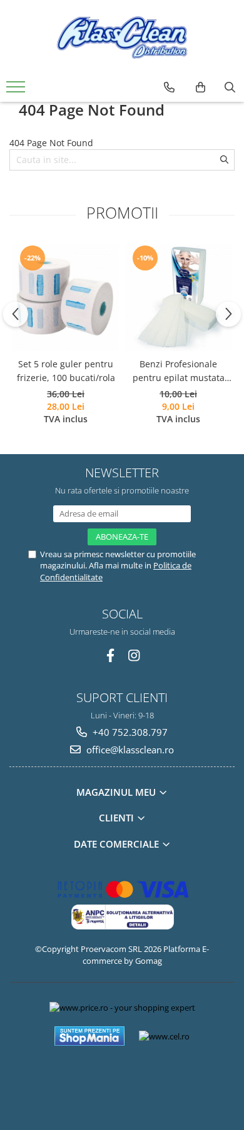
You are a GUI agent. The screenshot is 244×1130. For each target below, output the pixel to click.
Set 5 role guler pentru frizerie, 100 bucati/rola (66, 371)
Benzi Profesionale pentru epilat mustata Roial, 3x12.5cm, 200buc (178, 371)
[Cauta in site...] (230, 87)
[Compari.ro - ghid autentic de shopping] (121, 1081)
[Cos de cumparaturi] (200, 87)
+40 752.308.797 (129, 732)
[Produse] (17, 90)
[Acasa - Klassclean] (122, 37)
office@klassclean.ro (129, 749)
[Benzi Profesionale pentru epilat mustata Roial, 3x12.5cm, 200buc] (178, 297)
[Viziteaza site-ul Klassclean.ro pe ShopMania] (89, 1036)
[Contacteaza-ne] (169, 87)
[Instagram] (134, 656)
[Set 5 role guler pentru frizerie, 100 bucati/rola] (65, 297)
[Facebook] (110, 656)
